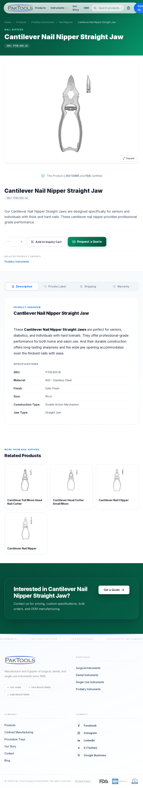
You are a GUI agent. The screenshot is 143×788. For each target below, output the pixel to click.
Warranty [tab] (123, 286)
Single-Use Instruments (90, 682)
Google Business (95, 755)
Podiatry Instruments (16, 261)
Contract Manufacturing (18, 732)
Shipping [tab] (90, 286)
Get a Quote (112, 589)
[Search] (95, 7)
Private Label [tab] (57, 286)
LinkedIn (89, 740)
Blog (7, 760)
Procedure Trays (14, 739)
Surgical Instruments (88, 668)
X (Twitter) (90, 747)
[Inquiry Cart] (128, 8)
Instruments (57, 7)
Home (7, 22)
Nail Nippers (66, 22)
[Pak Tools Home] (20, 8)
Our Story (76, 8)
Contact (9, 753)
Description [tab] (24, 286)
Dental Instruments (87, 675)
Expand (130, 158)
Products (40, 7)
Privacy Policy (83, 781)
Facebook (90, 725)
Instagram (90, 733)
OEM (86, 7)
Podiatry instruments (42, 22)
